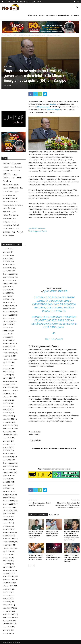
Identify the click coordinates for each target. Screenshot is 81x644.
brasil (12, 167)
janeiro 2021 (7, 460)
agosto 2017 (7, 589)
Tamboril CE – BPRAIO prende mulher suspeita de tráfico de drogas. (35, 557)
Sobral (16, 225)
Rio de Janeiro (6, 222)
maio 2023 (6, 372)
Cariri (11, 170)
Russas (14, 222)
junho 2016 (7, 633)
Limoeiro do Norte (8, 201)
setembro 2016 (8, 624)
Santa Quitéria (7, 225)
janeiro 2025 (7, 309)
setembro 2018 (8, 548)
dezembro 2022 (8, 387)
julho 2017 (6, 592)
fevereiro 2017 (8, 608)
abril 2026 (6, 261)
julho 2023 (6, 365)
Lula (15, 202)
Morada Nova (19, 205)
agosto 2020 (7, 476)
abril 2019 (6, 526)
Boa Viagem (6, 167)
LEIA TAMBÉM (75, 15)
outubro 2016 (7, 621)
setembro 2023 (8, 359)
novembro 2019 (8, 504)
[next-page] (33, 565)
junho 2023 (7, 369)
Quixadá (15, 215)
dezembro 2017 (8, 576)
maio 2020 (6, 485)
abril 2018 (6, 564)
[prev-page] (29, 565)
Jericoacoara (11, 195)
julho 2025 (6, 290)
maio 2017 (6, 598)
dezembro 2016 (8, 614)
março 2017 (7, 605)
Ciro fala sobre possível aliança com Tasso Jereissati (39, 504)
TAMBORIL (6, 232)
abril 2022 (6, 413)
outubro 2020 (7, 469)
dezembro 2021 (8, 425)
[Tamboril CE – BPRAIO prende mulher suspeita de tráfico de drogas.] (36, 548)
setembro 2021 (8, 435)
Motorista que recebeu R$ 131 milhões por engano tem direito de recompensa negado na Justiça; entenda (71, 536)
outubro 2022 (7, 394)
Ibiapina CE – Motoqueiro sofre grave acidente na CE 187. (53, 557)
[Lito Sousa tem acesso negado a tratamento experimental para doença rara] (36, 524)
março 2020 (7, 491)
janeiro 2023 (7, 384)
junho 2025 (7, 293)
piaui (14, 212)
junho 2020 (7, 482)
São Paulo (16, 229)
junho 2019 (7, 520)
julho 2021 (6, 441)
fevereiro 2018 (8, 570)
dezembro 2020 (8, 463)
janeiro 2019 (7, 535)
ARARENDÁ (8, 163)
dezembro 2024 (8, 312)
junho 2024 (7, 331)
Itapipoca (16, 191)
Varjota (11, 235)
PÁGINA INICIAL (32, 15)
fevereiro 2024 (8, 343)
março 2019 (7, 529)
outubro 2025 (7, 280)
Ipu (21, 188)
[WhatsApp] (40, 94)
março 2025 (7, 302)
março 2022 (7, 416)
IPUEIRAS (41, 15)
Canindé (6, 170)
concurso (15, 174)
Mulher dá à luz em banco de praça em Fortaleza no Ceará (52, 533)
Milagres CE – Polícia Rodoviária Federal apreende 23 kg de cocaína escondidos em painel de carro (67, 505)
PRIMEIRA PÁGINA (63, 15)
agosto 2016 (7, 627)
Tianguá (20, 232)
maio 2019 (6, 523)
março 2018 (7, 567)
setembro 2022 (8, 397)
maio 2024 (6, 334)
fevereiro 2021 (8, 457)
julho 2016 (6, 630)
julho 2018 (6, 554)
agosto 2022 (7, 400)
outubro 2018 (7, 545)
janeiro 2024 (7, 346)
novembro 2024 (8, 315)
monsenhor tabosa (8, 205)
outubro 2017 (7, 583)
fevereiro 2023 (8, 381)
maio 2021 (6, 447)
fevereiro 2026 (8, 268)
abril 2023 (6, 375)
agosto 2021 (7, 438)
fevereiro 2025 (8, 306)
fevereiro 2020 (8, 495)
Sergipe (53, 104)
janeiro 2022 (7, 422)
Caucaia (17, 170)
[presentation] (36, 228)
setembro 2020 (8, 472)
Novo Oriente (7, 211)
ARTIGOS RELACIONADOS (38, 515)
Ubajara (5, 235)
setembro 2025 (8, 283)
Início (3, 35)
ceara (7, 174)
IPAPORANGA (14, 188)
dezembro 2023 (8, 350)
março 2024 (7, 340)
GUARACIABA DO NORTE (10, 184)
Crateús (6, 178)
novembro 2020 (8, 466)
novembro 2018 (8, 542)
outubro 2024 (7, 318)
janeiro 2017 (7, 611)
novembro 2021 (8, 428)
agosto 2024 (7, 324)
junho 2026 (7, 255)
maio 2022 (6, 409)
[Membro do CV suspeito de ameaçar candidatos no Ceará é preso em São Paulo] (72, 548)
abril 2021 (6, 450)
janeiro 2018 (7, 573)
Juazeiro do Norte (10, 198)
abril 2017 (6, 602)
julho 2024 (6, 328)
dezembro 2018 (8, 539)
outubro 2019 (7, 507)
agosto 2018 (7, 551)
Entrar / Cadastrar (36, 1)
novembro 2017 (8, 580)
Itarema (5, 195)
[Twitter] (35, 94)
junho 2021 (7, 444)
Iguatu (5, 188)
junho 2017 (7, 595)
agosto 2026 (7, 249)
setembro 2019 (8, 510)
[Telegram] (45, 94)
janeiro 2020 (7, 498)
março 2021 (7, 454)
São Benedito (7, 229)
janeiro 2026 (7, 271)
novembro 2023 (8, 353)
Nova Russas (9, 208)
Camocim (18, 167)
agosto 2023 (7, 362)
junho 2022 (7, 406)
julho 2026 (6, 252)
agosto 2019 (7, 513)
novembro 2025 (8, 277)
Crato (13, 178)
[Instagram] (78, 1)
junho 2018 (7, 558)
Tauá (13, 232)
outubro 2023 (7, 356)
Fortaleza (7, 181)
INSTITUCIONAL (50, 15)
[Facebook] (74, 1)
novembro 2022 (8, 391)
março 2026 (7, 265)
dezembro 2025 (8, 274)
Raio (14, 218)
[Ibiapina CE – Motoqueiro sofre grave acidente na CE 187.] (54, 548)
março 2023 (7, 378)
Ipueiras (7, 191)
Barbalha (18, 164)
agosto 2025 (7, 287)
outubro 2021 (7, 432)
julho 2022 (6, 403)
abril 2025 (6, 299)
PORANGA (7, 215)
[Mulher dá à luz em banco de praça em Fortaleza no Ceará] (54, 524)
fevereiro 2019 (8, 532)
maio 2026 (6, 258)
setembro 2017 (8, 586)
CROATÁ (18, 178)
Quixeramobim (7, 218)
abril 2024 (6, 337)
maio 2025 (6, 296)
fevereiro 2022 (8, 419)
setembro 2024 (8, 321)
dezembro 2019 (8, 501)
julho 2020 (6, 479)
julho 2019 (6, 517)
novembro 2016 (8, 617)
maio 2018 (6, 561)
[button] (77, 7)
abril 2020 (6, 488)
